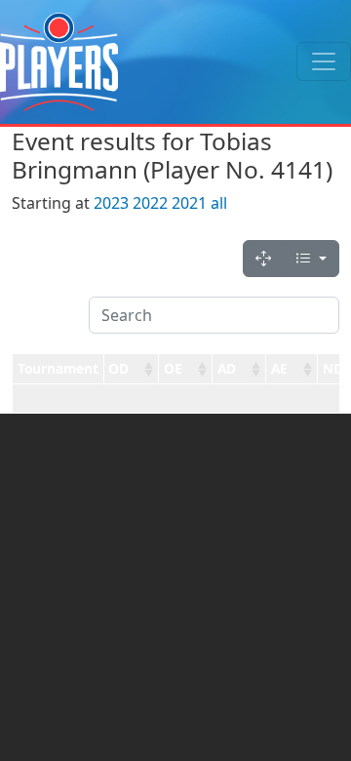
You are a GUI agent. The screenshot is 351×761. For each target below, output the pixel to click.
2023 (111, 203)
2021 (189, 203)
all (219, 203)
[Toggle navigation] (323, 61)
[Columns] (311, 258)
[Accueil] (59, 62)
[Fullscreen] (263, 258)
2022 (150, 203)
